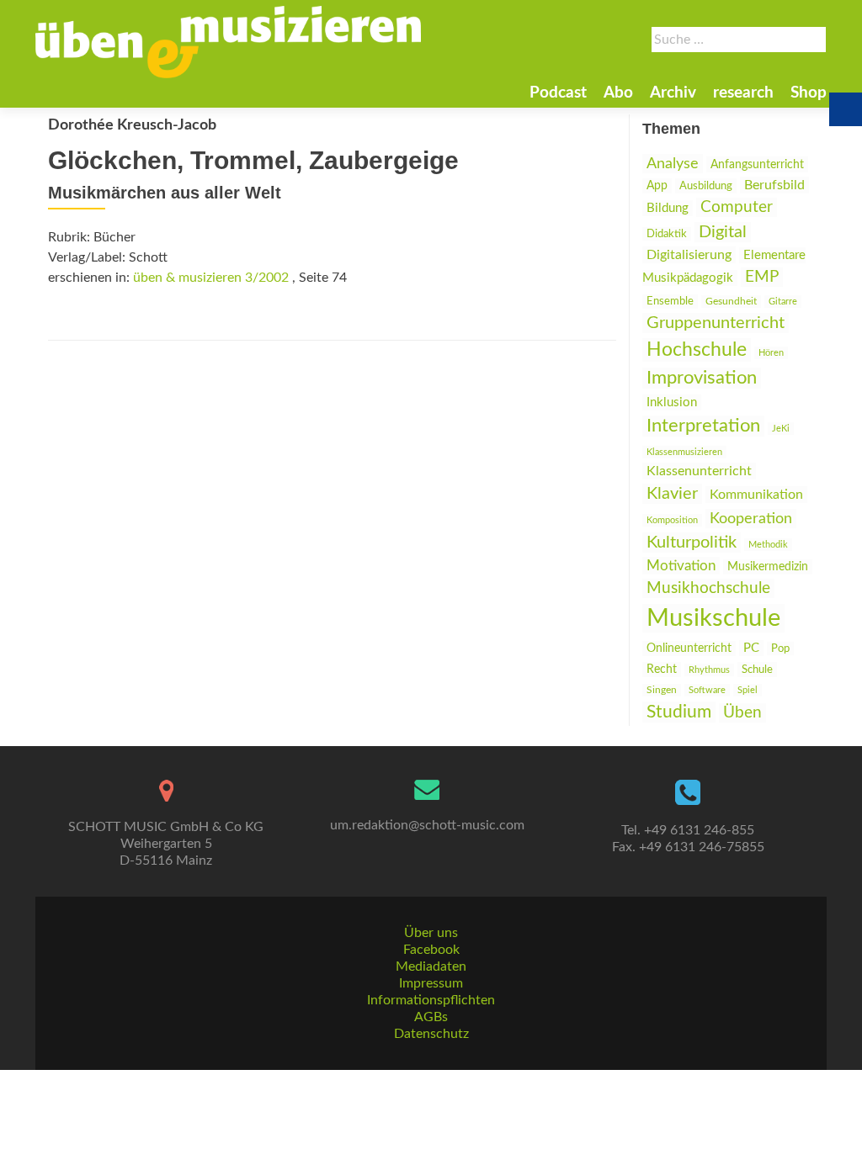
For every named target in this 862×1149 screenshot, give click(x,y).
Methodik (768, 544)
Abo (618, 93)
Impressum (431, 983)
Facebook (431, 949)
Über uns (431, 933)
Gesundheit (731, 301)
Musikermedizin (767, 567)
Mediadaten (431, 966)
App (657, 186)
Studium (678, 712)
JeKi (781, 428)
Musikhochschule (708, 588)
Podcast (558, 93)
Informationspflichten (431, 1000)
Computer (736, 207)
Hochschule (696, 350)
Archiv (673, 93)
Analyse (672, 164)
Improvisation (701, 378)
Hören (771, 352)
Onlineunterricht (689, 648)
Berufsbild (774, 185)
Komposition (672, 520)
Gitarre (783, 301)
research (743, 93)
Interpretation (703, 426)
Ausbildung (705, 186)
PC (751, 648)
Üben (742, 713)
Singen (661, 690)
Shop (808, 93)
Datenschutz (431, 1033)
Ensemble (670, 301)
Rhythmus (709, 670)
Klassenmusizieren (684, 452)
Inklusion (671, 402)
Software (707, 690)
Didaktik (666, 234)
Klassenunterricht (699, 471)
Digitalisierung (689, 255)
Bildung (667, 208)
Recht (661, 669)
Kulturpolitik (691, 542)
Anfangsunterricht (757, 164)
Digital (723, 232)
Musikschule (713, 618)
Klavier (672, 493)
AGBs (431, 1017)
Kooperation (751, 519)
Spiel (747, 690)
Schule (757, 669)
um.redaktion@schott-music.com (427, 825)
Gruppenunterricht (715, 323)
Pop (780, 648)
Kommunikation (756, 494)
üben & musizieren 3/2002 (211, 277)
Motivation (681, 566)
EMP (762, 277)
